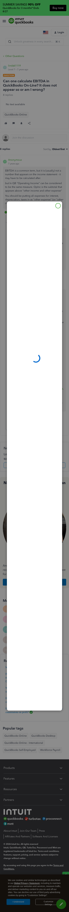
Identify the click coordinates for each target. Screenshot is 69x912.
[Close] (58, 205)
